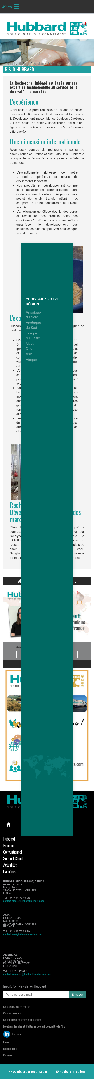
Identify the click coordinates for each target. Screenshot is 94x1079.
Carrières (9, 871)
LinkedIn (16, 1034)
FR (88, 23)
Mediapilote (10, 1048)
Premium (9, 845)
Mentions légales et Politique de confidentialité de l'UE (34, 1026)
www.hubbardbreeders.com (27, 1071)
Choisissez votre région (16, 1006)
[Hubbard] (47, 27)
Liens (6, 1042)
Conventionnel (12, 852)
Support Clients (13, 858)
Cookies (7, 1055)
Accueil (8, 824)
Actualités (10, 865)
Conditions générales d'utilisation (22, 1019)
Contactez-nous (12, 1013)
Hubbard (9, 839)
